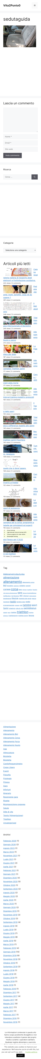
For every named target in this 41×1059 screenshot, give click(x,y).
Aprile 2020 (8, 900)
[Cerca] (34, 177)
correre (6, 589)
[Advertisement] (20, 71)
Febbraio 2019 (9, 948)
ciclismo (22, 586)
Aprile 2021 (8, 867)
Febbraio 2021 (9, 870)
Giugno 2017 (8, 1000)
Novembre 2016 (10, 1022)
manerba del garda (25, 598)
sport (34, 605)
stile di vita (19, 608)
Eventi (6, 771)
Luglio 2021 (8, 859)
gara (20, 592)
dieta (20, 589)
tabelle (5, 612)
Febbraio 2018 (9, 989)
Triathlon (7, 819)
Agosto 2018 (8, 970)
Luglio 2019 (8, 930)
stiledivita (12, 608)
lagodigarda (7, 598)
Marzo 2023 (8, 852)
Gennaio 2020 (9, 907)
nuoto (13, 601)
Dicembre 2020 (10, 878)
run (21, 605)
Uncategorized (9, 823)
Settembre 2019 (10, 922)
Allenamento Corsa (11, 738)
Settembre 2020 (10, 889)
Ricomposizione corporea (14, 804)
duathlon (29, 589)
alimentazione (11, 577)
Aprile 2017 (8, 1007)
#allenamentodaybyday (14, 574)
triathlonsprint (13, 615)
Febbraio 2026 (9, 841)
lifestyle (15, 598)
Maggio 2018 (9, 981)
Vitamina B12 (35, 491)
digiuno (25, 589)
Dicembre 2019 (10, 911)
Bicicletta (7, 756)
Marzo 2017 (8, 1011)
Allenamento (8, 730)
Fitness (6, 782)
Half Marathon (15, 596)
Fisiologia (7, 778)
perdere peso (21, 602)
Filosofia (7, 775)
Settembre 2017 (10, 996)
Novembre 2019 (10, 915)
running (27, 604)
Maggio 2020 (9, 896)
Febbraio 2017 (9, 1015)
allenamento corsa (28, 582)
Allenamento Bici (10, 734)
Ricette (6, 801)
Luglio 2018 (8, 974)
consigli (28, 586)
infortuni (26, 596)
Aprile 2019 (8, 941)
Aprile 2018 (8, 985)
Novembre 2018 (10, 959)
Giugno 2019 (9, 933)
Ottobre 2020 (9, 885)
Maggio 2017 (9, 1004)
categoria (16, 586)
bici (4, 585)
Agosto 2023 (9, 848)
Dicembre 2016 (10, 1018)
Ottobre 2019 (9, 918)
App (5, 749)
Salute (6, 808)
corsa (14, 589)
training (13, 612)
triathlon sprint (23, 615)
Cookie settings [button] (31, 1052)
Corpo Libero (9, 767)
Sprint (5, 608)
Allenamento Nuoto (11, 745)
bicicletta (10, 586)
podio (28, 602)
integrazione (32, 596)
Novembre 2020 (10, 881)
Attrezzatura (8, 753)
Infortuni (7, 790)
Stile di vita (8, 812)
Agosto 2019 (8, 926)
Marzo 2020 (8, 904)
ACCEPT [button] (20, 1055)
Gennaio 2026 (9, 844)
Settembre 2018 (10, 967)
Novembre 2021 (10, 856)
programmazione (8, 605)
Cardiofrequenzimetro (12, 764)
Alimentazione (9, 727)
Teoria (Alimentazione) (13, 815)
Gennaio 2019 (9, 952)
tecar (9, 612)
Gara (5, 786)
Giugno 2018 (8, 978)
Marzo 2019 (8, 944)
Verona (31, 615)
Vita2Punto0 (11, 5)
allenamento (12, 582)
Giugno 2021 (8, 863)
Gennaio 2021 (9, 874)
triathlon (22, 612)
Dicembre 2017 (10, 992)
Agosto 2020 (9, 893)
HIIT (21, 596)
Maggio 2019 (9, 937)
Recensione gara (10, 797)
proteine (17, 605)
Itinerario (7, 793)
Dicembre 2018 (10, 955)
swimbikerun (30, 608)
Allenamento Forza (11, 741)
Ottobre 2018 (9, 963)
